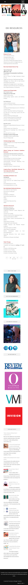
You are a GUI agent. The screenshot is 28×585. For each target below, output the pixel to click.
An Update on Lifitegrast (9, 194)
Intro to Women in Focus (9, 55)
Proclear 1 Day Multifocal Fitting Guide (12, 118)
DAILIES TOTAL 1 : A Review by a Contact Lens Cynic (14, 484)
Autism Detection (7, 178)
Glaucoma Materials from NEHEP (11, 172)
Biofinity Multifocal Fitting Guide (11, 115)
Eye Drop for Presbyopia (9, 191)
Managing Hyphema (8, 164)
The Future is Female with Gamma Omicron (13, 60)
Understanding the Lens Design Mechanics (13, 142)
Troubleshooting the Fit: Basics (10, 147)
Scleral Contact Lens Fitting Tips (11, 128)
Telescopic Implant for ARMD (10, 227)
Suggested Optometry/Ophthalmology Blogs (13, 79)
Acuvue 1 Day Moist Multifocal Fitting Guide (13, 110)
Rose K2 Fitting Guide (8, 137)
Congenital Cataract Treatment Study (12, 166)
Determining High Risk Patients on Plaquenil (13, 153)
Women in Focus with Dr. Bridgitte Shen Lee (13, 62)
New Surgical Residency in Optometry (12, 87)
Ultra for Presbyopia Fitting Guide (11, 120)
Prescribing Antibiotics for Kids (10, 185)
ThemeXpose (10, 581)
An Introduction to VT (8, 243)
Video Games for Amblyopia (10, 229)
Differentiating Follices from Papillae (12, 159)
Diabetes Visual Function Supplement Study (13, 215)
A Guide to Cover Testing (9, 249)
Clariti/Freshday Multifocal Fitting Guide (12, 117)
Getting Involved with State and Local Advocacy (14, 85)
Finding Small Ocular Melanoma (10, 223)
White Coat (6, 74)
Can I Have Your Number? (9, 58)
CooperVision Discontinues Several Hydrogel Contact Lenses (14, 548)
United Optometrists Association (11, 63)
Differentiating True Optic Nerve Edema (12, 158)
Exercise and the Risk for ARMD (10, 216)
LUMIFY (5, 199)
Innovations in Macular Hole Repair (11, 237)
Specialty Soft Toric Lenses (9, 133)
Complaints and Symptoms (9, 245)
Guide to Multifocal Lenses (9, 103)
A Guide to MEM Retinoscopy (10, 248)
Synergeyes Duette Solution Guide (11, 136)
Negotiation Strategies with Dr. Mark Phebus (13, 84)
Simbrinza (6, 193)
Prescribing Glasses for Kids (10, 183)
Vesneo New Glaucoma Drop (10, 196)
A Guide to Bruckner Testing (10, 251)
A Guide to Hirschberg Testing (10, 253)
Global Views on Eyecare (9, 221)
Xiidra (5, 197)
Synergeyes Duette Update (14, 521)
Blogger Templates (18, 581)
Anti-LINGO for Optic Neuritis (10, 189)
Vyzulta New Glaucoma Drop (10, 200)
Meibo (5, 202)
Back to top (21, 583)
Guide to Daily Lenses (8, 95)
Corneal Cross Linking (8, 213)
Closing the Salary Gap (8, 57)
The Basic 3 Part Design (9, 145)
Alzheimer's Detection (8, 207)
